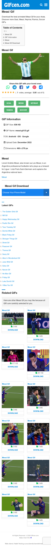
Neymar (34, 103)
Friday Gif (6, 277)
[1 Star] (3, 92)
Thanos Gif (6, 250)
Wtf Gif (4, 215)
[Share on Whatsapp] (9, 88)
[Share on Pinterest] (36, 88)
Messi (7, 40)
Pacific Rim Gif (7, 223)
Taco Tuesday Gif (9, 227)
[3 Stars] (8, 92)
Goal (9, 103)
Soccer (23, 110)
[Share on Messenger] (42, 88)
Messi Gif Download (12, 43)
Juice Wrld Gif (7, 262)
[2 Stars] (5, 92)
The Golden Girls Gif (10, 211)
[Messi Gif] (25, 66)
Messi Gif (8, 34)
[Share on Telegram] (15, 88)
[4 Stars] (11, 92)
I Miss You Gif (7, 285)
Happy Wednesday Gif (10, 219)
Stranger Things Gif (9, 238)
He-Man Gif (6, 273)
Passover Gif (7, 246)
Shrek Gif (5, 242)
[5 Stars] (13, 92)
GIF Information (11, 37)
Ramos (10, 110)
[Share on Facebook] (22, 88)
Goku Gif (5, 266)
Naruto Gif (6, 269)
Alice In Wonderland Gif (11, 258)
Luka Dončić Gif (8, 281)
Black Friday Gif (8, 235)
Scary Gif (5, 254)
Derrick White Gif (8, 231)
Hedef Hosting (19, 543)
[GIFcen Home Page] (17, 4)
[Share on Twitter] (29, 88)
